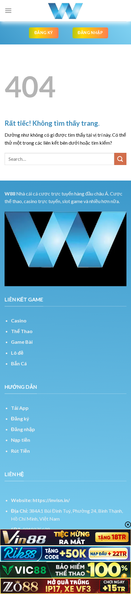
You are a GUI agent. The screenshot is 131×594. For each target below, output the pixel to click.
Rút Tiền (20, 451)
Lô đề (17, 353)
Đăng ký (20, 418)
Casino (19, 320)
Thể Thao (22, 331)
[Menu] (8, 10)
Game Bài (22, 342)
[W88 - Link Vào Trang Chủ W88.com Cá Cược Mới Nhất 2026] (65, 10)
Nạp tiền (20, 440)
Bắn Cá (19, 363)
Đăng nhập (23, 429)
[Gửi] (120, 159)
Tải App (20, 408)
